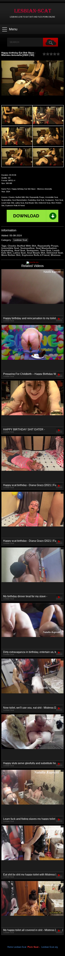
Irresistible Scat (10, 248)
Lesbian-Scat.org (49, 947)
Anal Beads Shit (36, 252)
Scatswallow (27, 248)
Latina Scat (19, 252)
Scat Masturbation (46, 248)
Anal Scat (19, 250)
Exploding (7, 250)
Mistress (55, 255)
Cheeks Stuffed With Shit (22, 245)
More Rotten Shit (10, 255)
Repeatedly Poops (48, 245)
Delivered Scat (54, 252)
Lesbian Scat (20, 240)
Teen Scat (45, 250)
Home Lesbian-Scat (16, 947)
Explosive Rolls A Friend (36, 255)
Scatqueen (32, 250)
